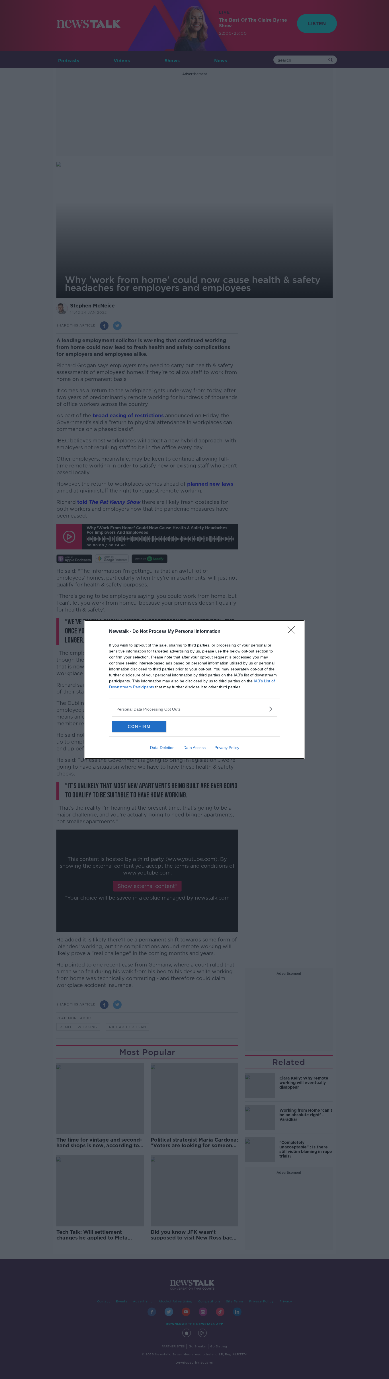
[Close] (293, 631)
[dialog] (194, 689)
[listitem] (194, 709)
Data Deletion (162, 747)
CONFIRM (139, 726)
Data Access (194, 747)
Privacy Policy (226, 747)
